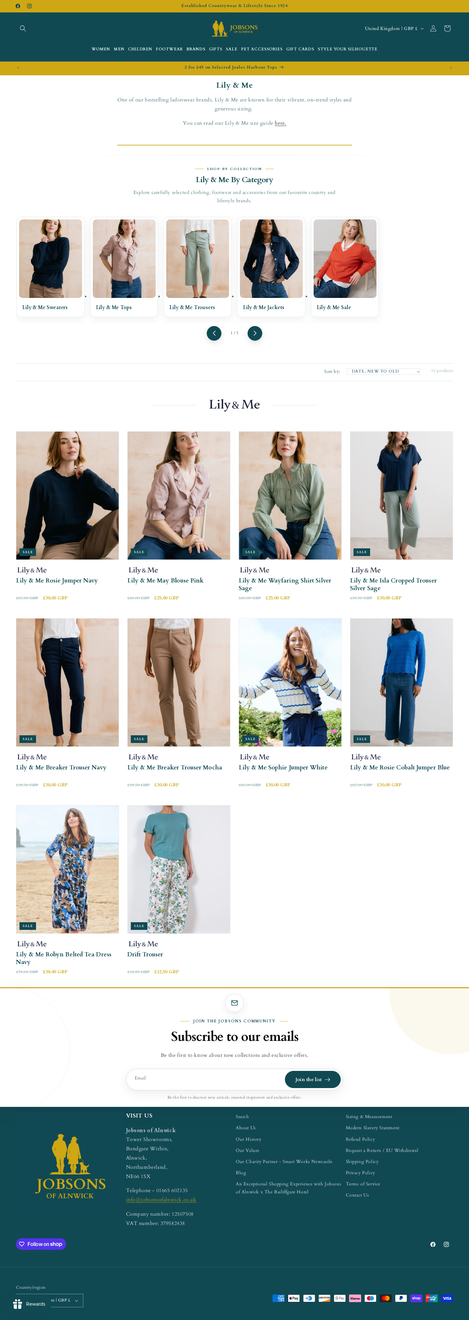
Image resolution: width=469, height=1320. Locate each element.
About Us (246, 1128)
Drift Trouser (145, 955)
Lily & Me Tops (114, 307)
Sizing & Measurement (369, 1117)
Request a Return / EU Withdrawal (382, 1150)
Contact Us (357, 1195)
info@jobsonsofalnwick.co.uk (161, 1199)
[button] (23, 28)
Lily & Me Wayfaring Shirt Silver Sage (285, 584)
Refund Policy (360, 1139)
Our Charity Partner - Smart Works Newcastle (284, 1162)
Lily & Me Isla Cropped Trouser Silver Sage (393, 584)
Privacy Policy (360, 1173)
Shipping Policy (362, 1162)
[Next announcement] (451, 68)
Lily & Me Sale (334, 307)
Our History (249, 1139)
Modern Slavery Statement (372, 1128)
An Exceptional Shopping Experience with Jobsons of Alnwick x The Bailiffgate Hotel (288, 1188)
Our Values (247, 1150)
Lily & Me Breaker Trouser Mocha (174, 768)
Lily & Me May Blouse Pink (165, 581)
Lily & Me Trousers (192, 307)
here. (280, 123)
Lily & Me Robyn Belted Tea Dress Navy (63, 958)
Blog (241, 1173)
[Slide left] (214, 333)
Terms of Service (363, 1184)
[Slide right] (255, 333)
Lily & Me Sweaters (45, 307)
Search (242, 1117)
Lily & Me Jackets (263, 307)
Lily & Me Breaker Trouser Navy (61, 768)
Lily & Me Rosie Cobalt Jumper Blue (400, 768)
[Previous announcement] (18, 68)
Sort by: (332, 371)
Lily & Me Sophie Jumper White (283, 768)
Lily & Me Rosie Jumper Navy (57, 581)
